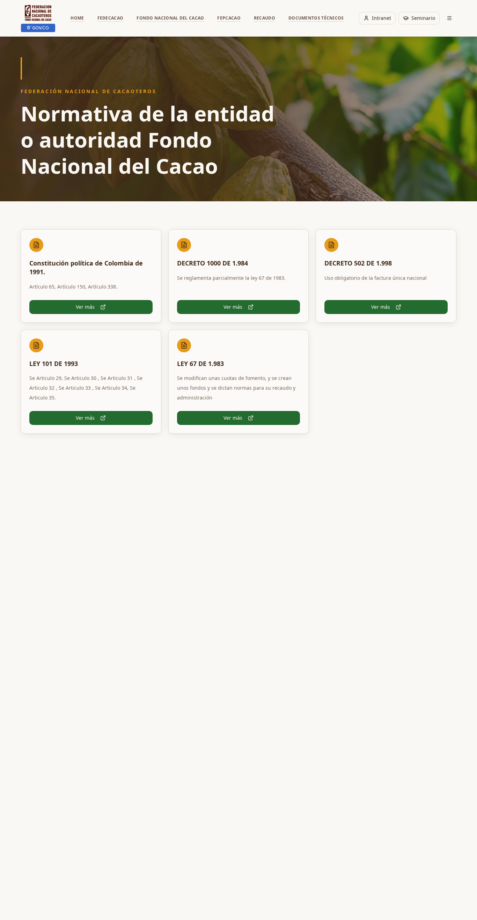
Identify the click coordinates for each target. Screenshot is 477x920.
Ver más (85, 307)
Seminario (423, 18)
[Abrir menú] (449, 18)
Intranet (381, 18)
